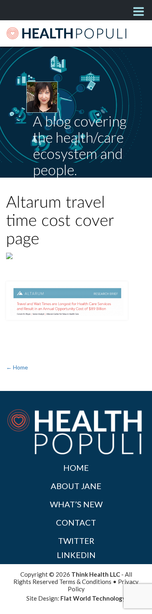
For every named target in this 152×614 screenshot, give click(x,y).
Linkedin (76, 555)
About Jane (76, 486)
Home (76, 467)
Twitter (76, 540)
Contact (76, 522)
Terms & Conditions (85, 581)
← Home (17, 367)
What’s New (76, 504)
